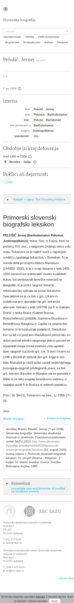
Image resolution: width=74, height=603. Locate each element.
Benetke (14, 161)
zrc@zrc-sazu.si (15, 570)
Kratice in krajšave (59, 418)
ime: (27, 120)
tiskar (9, 182)
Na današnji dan (31, 42)
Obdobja (29, 37)
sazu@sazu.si (14, 542)
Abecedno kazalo (12, 37)
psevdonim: (22, 136)
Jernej (50, 109)
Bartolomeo (53, 120)
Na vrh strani (67, 578)
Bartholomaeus (57, 114)
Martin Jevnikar (13, 419)
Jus (36, 136)
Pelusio (38, 120)
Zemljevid (62, 42)
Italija (27, 161)
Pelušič (38, 109)
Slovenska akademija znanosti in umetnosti (27, 522)
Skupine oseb (12, 42)
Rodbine (48, 42)
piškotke (40, 596)
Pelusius (39, 114)
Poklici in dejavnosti (48, 37)
